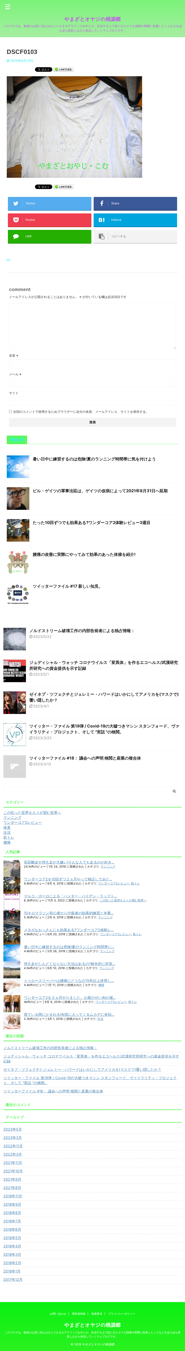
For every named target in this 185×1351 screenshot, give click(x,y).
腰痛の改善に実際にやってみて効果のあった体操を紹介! (84, 554)
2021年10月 (13, 1171)
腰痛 (101, 985)
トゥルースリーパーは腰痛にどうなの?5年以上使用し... (69, 980)
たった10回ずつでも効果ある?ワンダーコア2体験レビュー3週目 (91, 522)
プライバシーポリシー (121, 1313)
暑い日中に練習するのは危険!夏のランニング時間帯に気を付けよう (94, 459)
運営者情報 (79, 1313)
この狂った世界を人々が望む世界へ (122, 900)
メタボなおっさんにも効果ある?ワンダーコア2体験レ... (69, 930)
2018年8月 (12, 1212)
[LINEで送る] (63, 69)
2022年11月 (13, 1146)
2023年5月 (12, 1129)
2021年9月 (12, 1179)
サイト (13, 393)
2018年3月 (12, 1254)
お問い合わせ (58, 1313)
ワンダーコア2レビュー (113, 883)
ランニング (108, 866)
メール (15, 374)
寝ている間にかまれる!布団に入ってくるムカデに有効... (69, 1014)
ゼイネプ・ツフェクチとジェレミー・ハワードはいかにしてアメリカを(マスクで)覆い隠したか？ (82, 1069)
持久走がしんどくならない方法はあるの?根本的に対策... (69, 963)
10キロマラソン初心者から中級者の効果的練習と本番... (68, 913)
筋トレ (135, 883)
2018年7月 (12, 1221)
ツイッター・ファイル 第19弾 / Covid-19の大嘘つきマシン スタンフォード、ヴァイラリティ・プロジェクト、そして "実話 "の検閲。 (90, 1080)
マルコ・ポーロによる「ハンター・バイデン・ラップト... (70, 896)
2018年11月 (12, 1196)
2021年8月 (12, 1187)
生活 (100, 1019)
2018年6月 (12, 1229)
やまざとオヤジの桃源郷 (92, 19)
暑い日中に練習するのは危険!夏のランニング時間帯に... (69, 947)
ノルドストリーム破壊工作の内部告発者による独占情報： (82, 630)
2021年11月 (12, 1162)
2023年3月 (12, 1137)
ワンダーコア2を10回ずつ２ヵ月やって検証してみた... (68, 879)
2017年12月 (13, 1279)
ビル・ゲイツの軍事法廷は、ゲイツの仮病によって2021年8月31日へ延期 (100, 490)
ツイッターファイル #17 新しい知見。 (68, 586)
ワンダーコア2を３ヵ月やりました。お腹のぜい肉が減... (70, 997)
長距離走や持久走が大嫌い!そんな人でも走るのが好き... (69, 862)
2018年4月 (12, 1246)
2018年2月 (12, 1263)
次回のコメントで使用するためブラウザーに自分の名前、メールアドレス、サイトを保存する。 (81, 411)
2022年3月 (12, 1154)
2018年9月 (12, 1204)
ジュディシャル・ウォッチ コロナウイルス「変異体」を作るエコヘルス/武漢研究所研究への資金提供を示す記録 (91, 1058)
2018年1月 (12, 1271)
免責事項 (96, 1313)
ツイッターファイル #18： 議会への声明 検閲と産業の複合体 (85, 758)
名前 (13, 355)
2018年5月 (12, 1238)
